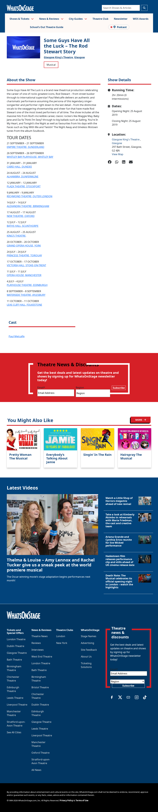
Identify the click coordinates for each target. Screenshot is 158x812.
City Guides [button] (76, 18)
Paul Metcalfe (17, 336)
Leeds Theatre (15, 698)
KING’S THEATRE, (16, 235)
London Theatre (16, 639)
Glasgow (79, 57)
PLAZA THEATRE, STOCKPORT (24, 186)
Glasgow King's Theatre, (59, 57)
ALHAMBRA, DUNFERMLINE (22, 176)
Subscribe (119, 388)
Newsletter (120, 18)
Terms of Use (82, 800)
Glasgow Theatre (17, 653)
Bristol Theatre (40, 687)
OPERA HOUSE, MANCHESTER (24, 275)
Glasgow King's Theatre (126, 139)
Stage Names (88, 636)
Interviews (37, 649)
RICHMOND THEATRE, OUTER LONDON (29, 196)
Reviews (36, 643)
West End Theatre (41, 656)
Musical (51, 64)
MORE (139, 419)
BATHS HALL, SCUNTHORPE (22, 226)
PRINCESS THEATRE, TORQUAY (24, 255)
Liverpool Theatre (17, 704)
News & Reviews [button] (49, 18)
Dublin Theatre (15, 646)
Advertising (87, 643)
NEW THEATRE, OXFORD (21, 216)
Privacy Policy (66, 800)
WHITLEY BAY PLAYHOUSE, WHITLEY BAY (30, 157)
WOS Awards (140, 18)
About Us (86, 656)
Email (41, 387)
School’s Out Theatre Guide (46, 27)
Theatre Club (100, 18)
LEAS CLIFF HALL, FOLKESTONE (24, 304)
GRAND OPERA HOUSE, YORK (24, 245)
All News (36, 770)
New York (61, 643)
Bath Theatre (14, 659)
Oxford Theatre (40, 752)
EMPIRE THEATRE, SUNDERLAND (25, 147)
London (60, 636)
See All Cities (14, 732)
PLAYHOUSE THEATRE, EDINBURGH (27, 285)
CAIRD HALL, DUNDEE (19, 166)
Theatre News (39, 636)
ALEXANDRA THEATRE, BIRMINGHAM (28, 206)
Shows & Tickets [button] (20, 18)
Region (80, 387)
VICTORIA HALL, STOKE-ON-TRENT (26, 265)
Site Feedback (89, 649)
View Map (117, 154)
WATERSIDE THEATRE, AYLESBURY (26, 295)
